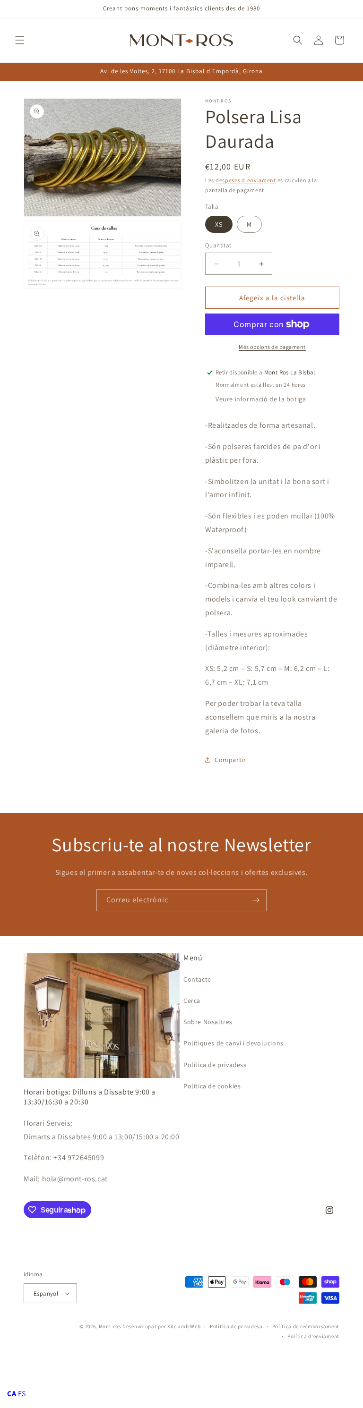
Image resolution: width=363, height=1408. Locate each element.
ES (22, 1394)
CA (11, 1394)
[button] (19, 40)
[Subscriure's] (255, 900)
